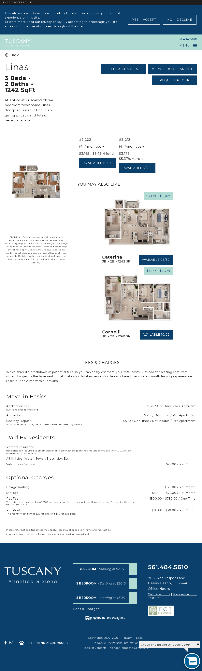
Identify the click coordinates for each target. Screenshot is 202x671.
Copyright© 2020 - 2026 (103, 637)
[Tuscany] (18, 42)
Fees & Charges (123, 69)
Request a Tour (175, 80)
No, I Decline (179, 19)
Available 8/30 (97, 163)
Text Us (153, 598)
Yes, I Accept (144, 19)
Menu (184, 45)
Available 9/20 (137, 168)
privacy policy (51, 22)
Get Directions (159, 594)
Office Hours (159, 589)
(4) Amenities (91, 146)
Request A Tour (185, 594)
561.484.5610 (187, 39)
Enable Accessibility (18, 2)
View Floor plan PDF (172, 69)
